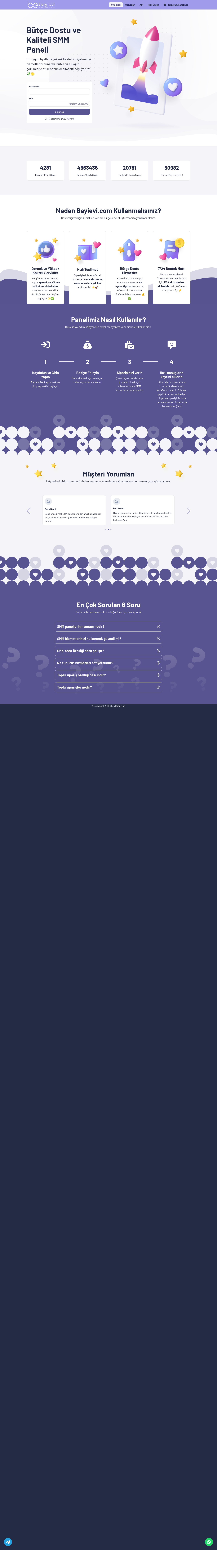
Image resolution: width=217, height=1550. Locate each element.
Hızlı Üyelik (153, 4)
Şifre (31, 98)
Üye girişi (116, 4)
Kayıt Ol (70, 118)
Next (188, 510)
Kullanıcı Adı (34, 86)
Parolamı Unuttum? (78, 103)
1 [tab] (105, 529)
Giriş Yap (59, 111)
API (141, 4)
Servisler (130, 4)
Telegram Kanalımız (178, 4)
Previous (29, 510)
